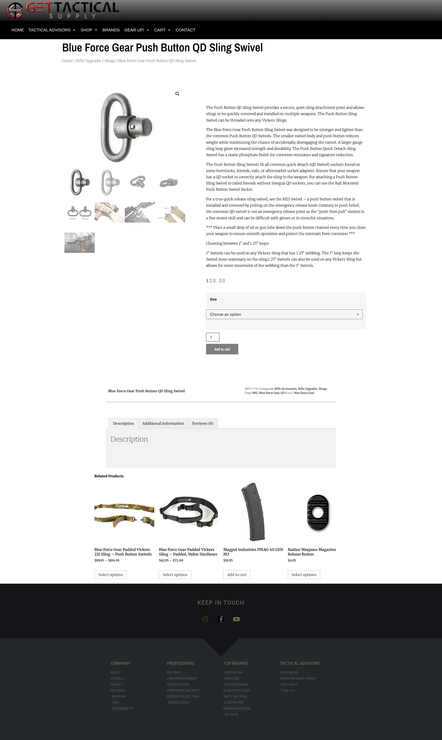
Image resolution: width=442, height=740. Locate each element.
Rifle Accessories (286, 388)
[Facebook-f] (221, 619)
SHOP (86, 30)
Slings (110, 60)
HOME (18, 30)
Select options (110, 574)
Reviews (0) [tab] (202, 423)
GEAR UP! (134, 30)
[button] (177, 94)
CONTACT (185, 30)
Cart (160, 30)
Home (67, 60)
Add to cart (222, 349)
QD (283, 393)
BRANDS (111, 30)
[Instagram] (206, 619)
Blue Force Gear (269, 393)
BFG (255, 393)
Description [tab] (123, 423)
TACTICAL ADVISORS (300, 663)
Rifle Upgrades (88, 60)
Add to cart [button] (237, 574)
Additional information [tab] (163, 423)
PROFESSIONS (180, 663)
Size (213, 299)
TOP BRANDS (235, 663)
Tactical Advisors (49, 30)
